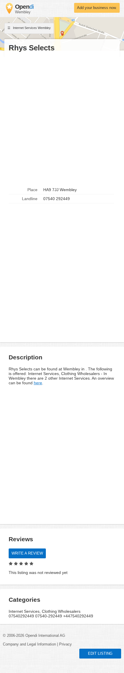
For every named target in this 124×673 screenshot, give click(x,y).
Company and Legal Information (29, 644)
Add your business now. (97, 8)
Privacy (65, 644)
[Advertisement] (62, 119)
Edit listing (100, 654)
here (38, 383)
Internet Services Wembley (31, 28)
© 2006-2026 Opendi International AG (34, 636)
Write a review (27, 553)
